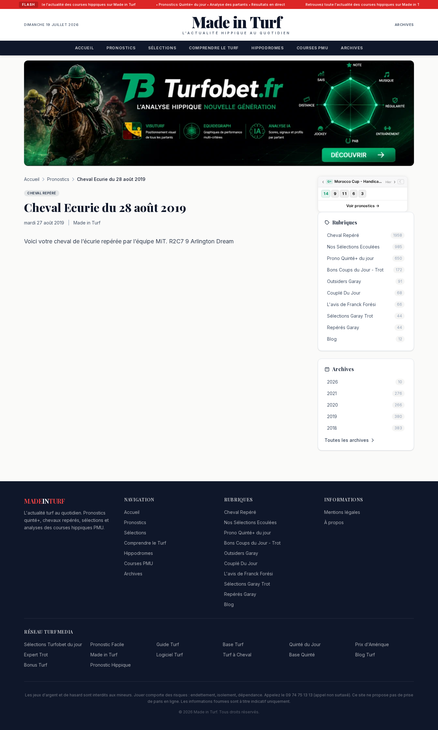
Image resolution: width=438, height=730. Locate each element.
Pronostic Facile (107, 644)
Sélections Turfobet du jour (53, 644)
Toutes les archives (346, 440)
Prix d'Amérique (372, 644)
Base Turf (233, 644)
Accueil (84, 47)
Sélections (162, 47)
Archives (404, 24)
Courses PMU (312, 47)
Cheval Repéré (240, 512)
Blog (229, 604)
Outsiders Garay (241, 553)
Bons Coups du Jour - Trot (252, 543)
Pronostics (120, 47)
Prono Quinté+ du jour (247, 532)
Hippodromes (267, 47)
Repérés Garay (240, 594)
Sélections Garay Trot (247, 584)
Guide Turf (167, 644)
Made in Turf (103, 654)
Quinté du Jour (305, 644)
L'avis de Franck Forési (248, 573)
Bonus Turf (35, 665)
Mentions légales (342, 512)
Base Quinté (302, 654)
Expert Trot (36, 654)
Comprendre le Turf (214, 47)
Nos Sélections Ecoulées (250, 522)
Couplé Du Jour (240, 563)
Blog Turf (365, 654)
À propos (334, 522)
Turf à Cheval (237, 654)
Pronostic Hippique (110, 665)
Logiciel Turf (169, 654)
